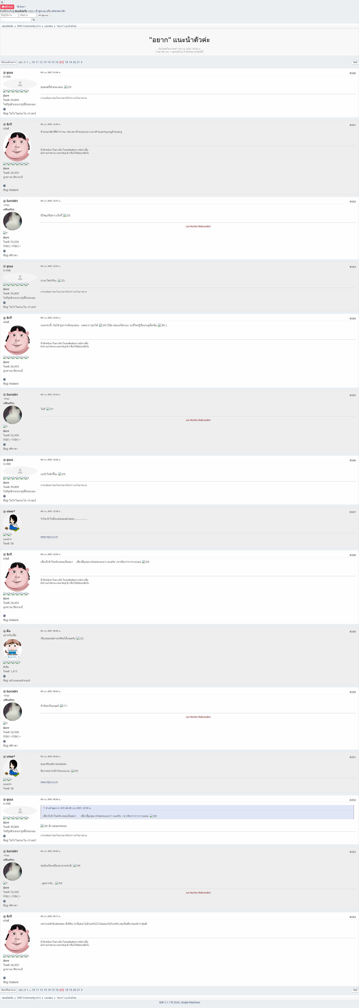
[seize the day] (4, 676)
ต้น (8, 631)
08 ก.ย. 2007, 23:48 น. (51, 72)
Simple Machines (190, 1002)
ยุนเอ (10, 72)
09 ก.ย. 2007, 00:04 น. (51, 799)
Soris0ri (12, 201)
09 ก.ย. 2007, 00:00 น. (51, 630)
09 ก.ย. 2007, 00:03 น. (51, 756)
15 (52, 62)
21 (78, 62)
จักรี (9, 124)
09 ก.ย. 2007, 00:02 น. (51, 691)
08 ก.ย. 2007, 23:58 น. (51, 511)
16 (56, 62)
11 (37, 62)
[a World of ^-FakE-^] (4, 109)
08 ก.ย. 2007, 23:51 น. (51, 200)
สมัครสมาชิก (58, 11)
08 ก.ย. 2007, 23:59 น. (51, 554)
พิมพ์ (355, 62)
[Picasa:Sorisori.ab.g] (4, 251)
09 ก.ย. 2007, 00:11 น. (51, 916)
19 (70, 62)
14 (48, 62)
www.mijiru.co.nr (49, 536)
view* (11, 511)
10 (33, 62)
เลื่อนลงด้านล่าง (8, 62)
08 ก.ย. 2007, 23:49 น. (51, 124)
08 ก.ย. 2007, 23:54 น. (51, 317)
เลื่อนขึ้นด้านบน (8, 990)
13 (45, 62)
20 (74, 62)
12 (41, 62)
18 (66, 62)
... (30, 62)
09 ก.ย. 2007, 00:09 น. (51, 851)
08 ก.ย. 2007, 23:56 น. (51, 459)
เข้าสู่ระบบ (40, 11)
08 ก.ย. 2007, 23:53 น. (51, 266)
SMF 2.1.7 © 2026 (169, 1002)
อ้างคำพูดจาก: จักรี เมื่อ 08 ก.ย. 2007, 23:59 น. (68, 808)
